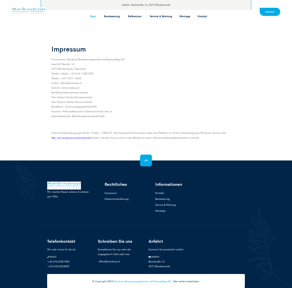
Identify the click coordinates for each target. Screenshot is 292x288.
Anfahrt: (155, 256)
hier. (127, 254)
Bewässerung (112, 16)
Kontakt (202, 16)
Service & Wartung (161, 16)
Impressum (111, 193)
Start (93, 16)
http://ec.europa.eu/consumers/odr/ (71, 137)
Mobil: (53, 256)
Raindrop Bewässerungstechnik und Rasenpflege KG (143, 281)
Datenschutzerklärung (117, 199)
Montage (184, 16)
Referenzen (135, 16)
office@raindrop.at (109, 261)
